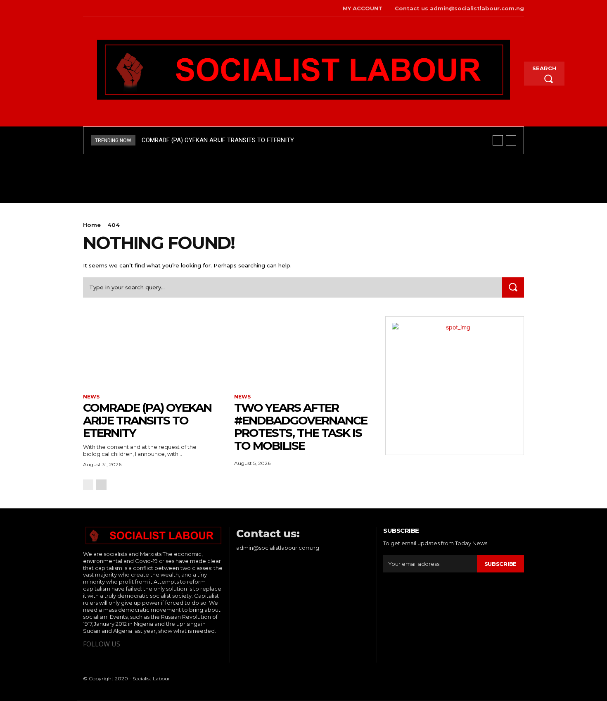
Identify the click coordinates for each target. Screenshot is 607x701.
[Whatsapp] (109, 8)
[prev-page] (88, 484)
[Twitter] (96, 8)
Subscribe (500, 563)
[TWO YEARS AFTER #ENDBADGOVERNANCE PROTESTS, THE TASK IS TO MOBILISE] (303, 351)
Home (92, 225)
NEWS (91, 397)
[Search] (513, 287)
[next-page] (101, 484)
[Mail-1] (122, 8)
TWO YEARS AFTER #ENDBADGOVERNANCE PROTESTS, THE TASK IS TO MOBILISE (300, 427)
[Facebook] (84, 8)
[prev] (498, 140)
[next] (511, 140)
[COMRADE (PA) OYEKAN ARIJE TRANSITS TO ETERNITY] (152, 351)
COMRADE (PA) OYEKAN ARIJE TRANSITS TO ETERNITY (218, 140)
